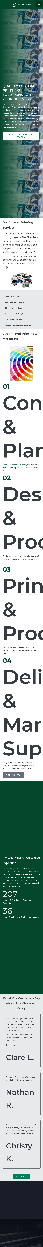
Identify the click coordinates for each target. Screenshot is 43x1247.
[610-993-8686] (15, 5)
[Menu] (39, 4)
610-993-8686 (24, 4)
